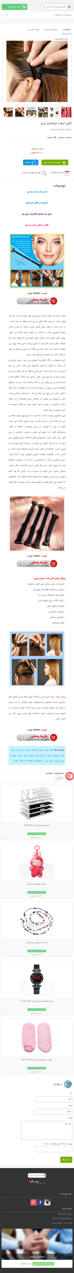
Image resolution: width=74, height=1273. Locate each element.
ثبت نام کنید (25, 1264)
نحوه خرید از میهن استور (61, 1223)
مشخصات (67, 30)
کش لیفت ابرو (23, 750)
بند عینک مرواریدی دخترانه (36, 943)
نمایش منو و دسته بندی (56, 7)
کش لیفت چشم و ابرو (33, 755)
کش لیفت (48, 761)
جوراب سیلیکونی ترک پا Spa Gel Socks (37, 1060)
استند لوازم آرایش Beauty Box (36, 825)
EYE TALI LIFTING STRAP (27, 761)
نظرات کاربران (33, 30)
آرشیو (59, 778)
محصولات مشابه (51, 30)
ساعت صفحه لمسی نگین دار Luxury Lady (36, 1001)
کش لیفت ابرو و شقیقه (42, 750)
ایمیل (70, 1105)
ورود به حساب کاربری (43, 1264)
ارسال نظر (66, 1160)
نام (71, 1093)
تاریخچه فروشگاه (65, 1214)
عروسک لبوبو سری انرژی (36, 884)
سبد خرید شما (14, 7)
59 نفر (28, 162)
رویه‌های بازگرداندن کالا (62, 1218)
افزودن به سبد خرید (52, 162)
